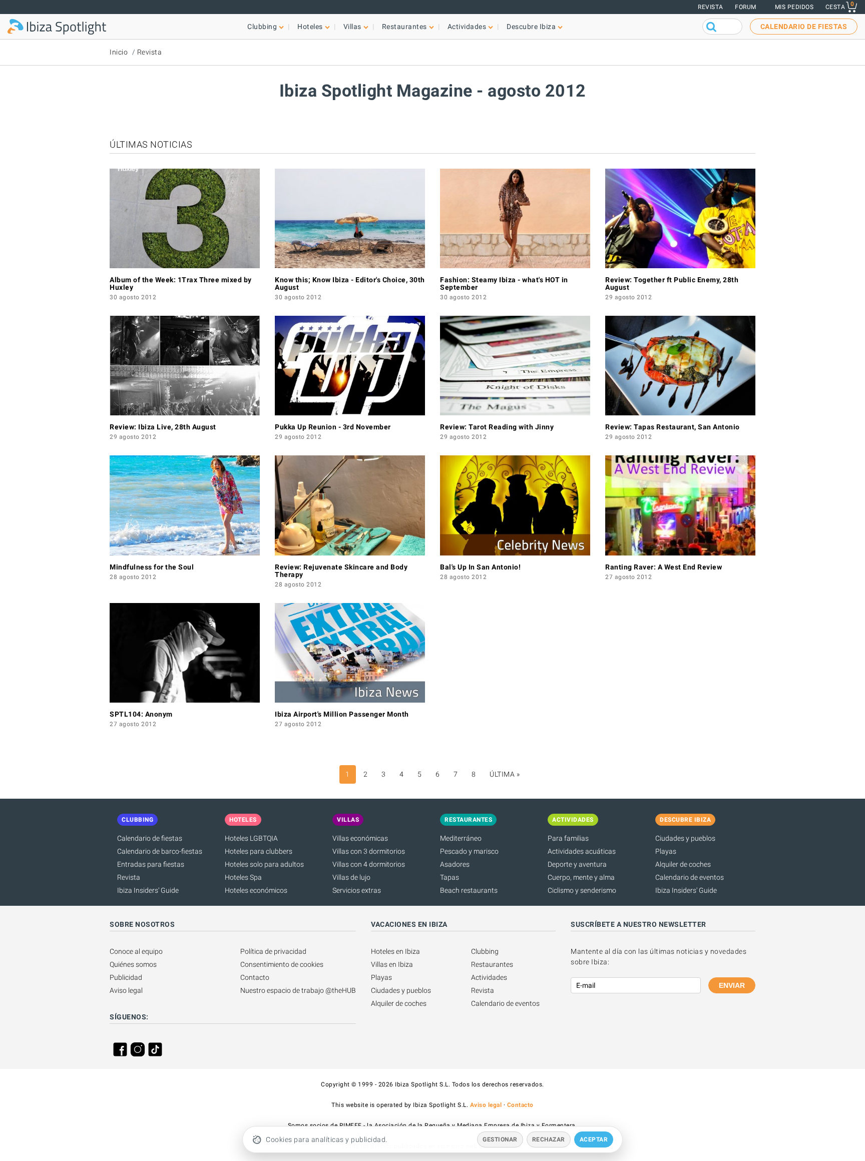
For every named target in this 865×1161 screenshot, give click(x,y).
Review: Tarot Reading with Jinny (497, 427)
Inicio (119, 52)
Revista (710, 7)
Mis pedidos (794, 7)
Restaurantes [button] (404, 27)
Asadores (455, 864)
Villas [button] (352, 27)
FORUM (745, 7)
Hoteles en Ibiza (395, 951)
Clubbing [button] (262, 27)
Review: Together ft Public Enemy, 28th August (671, 283)
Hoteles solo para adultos (264, 864)
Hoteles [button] (310, 27)
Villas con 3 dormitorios (368, 851)
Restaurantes (492, 964)
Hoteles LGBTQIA (251, 838)
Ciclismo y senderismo (582, 890)
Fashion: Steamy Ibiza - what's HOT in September (504, 283)
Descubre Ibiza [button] (531, 27)
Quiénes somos (133, 964)
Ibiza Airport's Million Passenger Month (342, 714)
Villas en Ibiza (392, 964)
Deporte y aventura (577, 864)
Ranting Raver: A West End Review (663, 567)
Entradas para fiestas (150, 864)
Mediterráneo (461, 838)
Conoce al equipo (136, 951)
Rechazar (548, 1139)
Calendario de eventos (689, 877)
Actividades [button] (467, 27)
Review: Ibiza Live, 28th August (163, 427)
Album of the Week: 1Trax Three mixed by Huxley (181, 283)
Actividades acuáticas (582, 851)
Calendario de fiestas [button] (803, 27)
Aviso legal (126, 990)
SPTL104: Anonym (141, 714)
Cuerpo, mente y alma (581, 877)
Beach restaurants (469, 890)
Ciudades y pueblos (685, 838)
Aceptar (594, 1139)
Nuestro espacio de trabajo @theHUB (298, 990)
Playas (665, 851)
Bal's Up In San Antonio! (480, 567)
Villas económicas (360, 838)
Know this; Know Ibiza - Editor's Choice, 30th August (350, 283)
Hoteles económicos (256, 890)
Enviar (732, 985)
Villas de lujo (351, 877)
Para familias (568, 838)
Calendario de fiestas (149, 838)
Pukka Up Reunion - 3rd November (333, 427)
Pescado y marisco (469, 851)
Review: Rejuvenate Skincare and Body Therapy (341, 570)
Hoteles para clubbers (258, 851)
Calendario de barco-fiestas (159, 851)
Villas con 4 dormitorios (368, 864)
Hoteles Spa (243, 877)
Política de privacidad (273, 951)
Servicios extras (356, 890)
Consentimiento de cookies (281, 964)
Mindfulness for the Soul (152, 567)
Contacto (254, 977)
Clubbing (485, 951)
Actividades (489, 977)
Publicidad (126, 977)
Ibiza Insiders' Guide (148, 890)
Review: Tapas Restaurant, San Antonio (672, 427)
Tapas (449, 877)
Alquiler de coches (683, 864)
